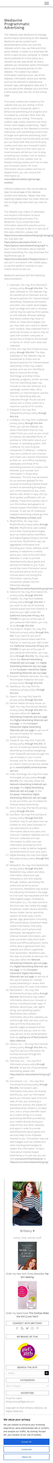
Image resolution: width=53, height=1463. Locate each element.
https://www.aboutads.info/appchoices (24, 259)
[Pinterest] (37, 1328)
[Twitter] (27, 1328)
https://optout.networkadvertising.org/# (24, 245)
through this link (33, 288)
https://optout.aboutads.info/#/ (20, 242)
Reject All (26, 1457)
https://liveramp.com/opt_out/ (25, 517)
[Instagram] (32, 1328)
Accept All (26, 1442)
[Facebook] (17, 1328)
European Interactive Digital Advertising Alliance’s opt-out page (25, 727)
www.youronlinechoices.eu (29, 1158)
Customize (26, 1449)
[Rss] (22, 1328)
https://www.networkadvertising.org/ (29, 1162)
